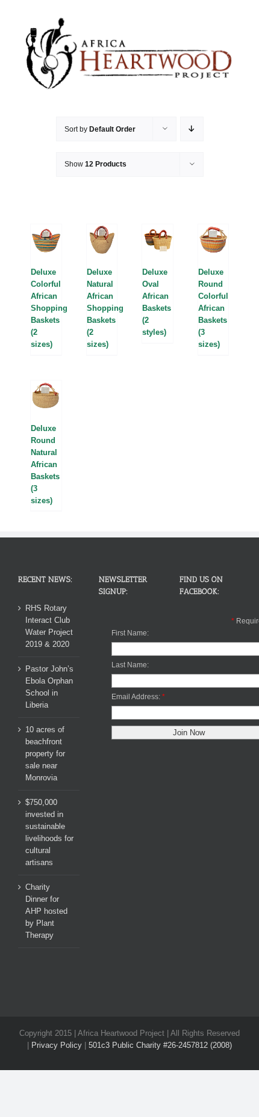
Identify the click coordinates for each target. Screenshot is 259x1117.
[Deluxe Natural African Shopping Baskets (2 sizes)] (102, 239)
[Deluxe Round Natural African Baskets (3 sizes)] (46, 396)
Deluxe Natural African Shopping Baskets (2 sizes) (105, 308)
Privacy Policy (56, 1045)
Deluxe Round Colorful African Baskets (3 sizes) (213, 308)
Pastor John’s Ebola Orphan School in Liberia (49, 686)
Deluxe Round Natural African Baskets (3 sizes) (45, 464)
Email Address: (135, 697)
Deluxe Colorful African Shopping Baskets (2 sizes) (49, 308)
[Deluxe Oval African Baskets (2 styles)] (157, 239)
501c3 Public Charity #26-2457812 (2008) (160, 1045)
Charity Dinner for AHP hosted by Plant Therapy (46, 911)
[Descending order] (192, 129)
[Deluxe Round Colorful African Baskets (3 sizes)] (213, 239)
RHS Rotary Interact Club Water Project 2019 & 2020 (49, 626)
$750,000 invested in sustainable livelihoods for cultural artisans (49, 832)
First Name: (130, 633)
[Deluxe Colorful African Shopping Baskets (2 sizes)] (46, 239)
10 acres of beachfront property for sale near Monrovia (45, 753)
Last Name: (130, 665)
